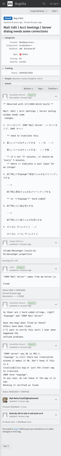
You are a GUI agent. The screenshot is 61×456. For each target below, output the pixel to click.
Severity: (14, 62)
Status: (14, 73)
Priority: (14, 58)
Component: (12, 45)
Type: (15, 54)
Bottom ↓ (28, 88)
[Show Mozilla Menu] (10, 3)
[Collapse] (55, 96)
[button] (54, 3)
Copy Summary (37, 11)
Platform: (13, 49)
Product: (14, 42)
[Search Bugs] (44, 3)
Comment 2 (14, 270)
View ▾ (55, 11)
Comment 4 (14, 347)
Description (14, 98)
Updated (13, 401)
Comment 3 (14, 306)
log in (16, 429)
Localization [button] (25, 45)
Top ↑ (6, 446)
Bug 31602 (18, 18)
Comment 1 (14, 244)
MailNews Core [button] (26, 42)
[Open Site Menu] (3, 3)
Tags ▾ (40, 88)
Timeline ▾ (53, 88)
